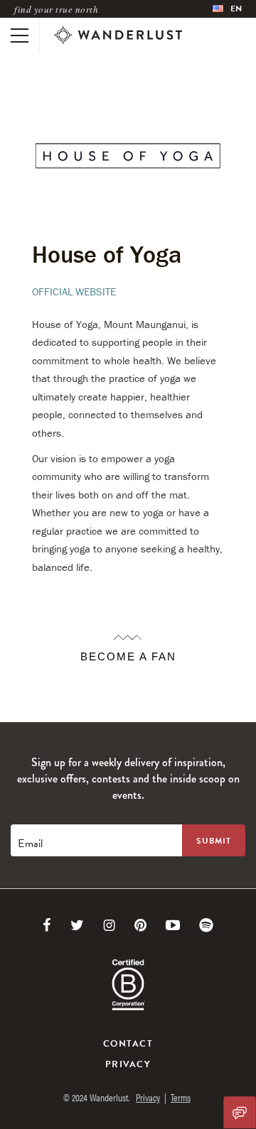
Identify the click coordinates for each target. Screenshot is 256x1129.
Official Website (74, 291)
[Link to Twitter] (77, 925)
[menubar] (227, 9)
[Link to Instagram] (109, 925)
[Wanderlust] (118, 35)
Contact (128, 1044)
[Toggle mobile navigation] (19, 35)
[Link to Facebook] (47, 925)
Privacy (128, 1064)
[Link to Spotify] (206, 925)
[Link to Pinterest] (140, 925)
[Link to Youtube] (173, 925)
